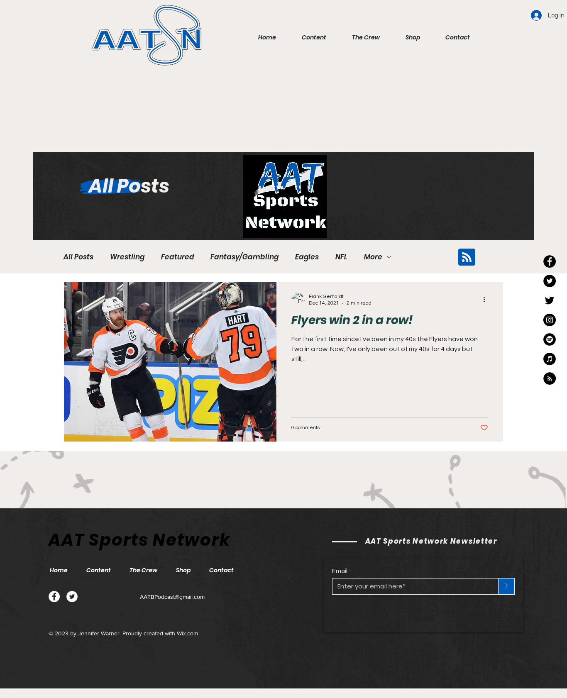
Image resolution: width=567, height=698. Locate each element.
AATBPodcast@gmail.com (172, 596)
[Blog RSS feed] (466, 257)
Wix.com (187, 633)
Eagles (307, 257)
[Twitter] (72, 596)
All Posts (78, 257)
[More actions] (487, 299)
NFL (341, 257)
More (373, 257)
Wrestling (127, 257)
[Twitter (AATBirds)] (549, 300)
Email (339, 571)
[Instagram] (549, 320)
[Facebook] (54, 596)
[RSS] (549, 378)
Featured (177, 257)
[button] (314, 37)
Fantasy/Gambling (244, 257)
